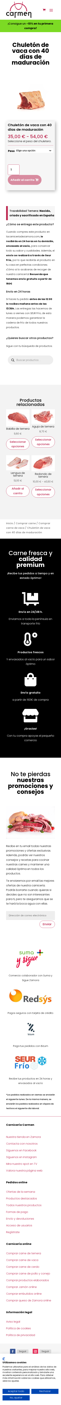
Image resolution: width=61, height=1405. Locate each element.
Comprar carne (26, 523)
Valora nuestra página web (24, 1171)
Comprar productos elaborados (27, 1280)
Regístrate (13, 1232)
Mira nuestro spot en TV (21, 1164)
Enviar (47, 924)
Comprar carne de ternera (23, 1253)
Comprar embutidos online (24, 1294)
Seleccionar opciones (18, 444)
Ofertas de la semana (20, 1192)
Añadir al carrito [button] (18, 491)
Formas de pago (17, 1212)
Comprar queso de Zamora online (28, 1300)
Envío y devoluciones (20, 1219)
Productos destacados (21, 1198)
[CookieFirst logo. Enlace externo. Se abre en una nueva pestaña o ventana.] (4, 1358)
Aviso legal (13, 1322)
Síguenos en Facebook (21, 1150)
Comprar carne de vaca (22, 1260)
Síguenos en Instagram (21, 1157)
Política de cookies (18, 1328)
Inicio (9, 523)
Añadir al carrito (23, 180)
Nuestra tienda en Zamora (23, 1137)
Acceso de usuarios (19, 1225)
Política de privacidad (20, 1335)
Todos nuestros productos (24, 1205)
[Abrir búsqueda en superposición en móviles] (30, 360)
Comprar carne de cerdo (22, 1267)
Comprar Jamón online (21, 1287)
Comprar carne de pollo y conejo (28, 1273)
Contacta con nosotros (22, 1144)
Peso (11, 151)
